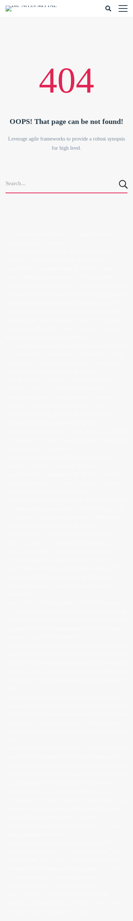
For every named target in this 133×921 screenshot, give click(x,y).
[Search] (124, 184)
